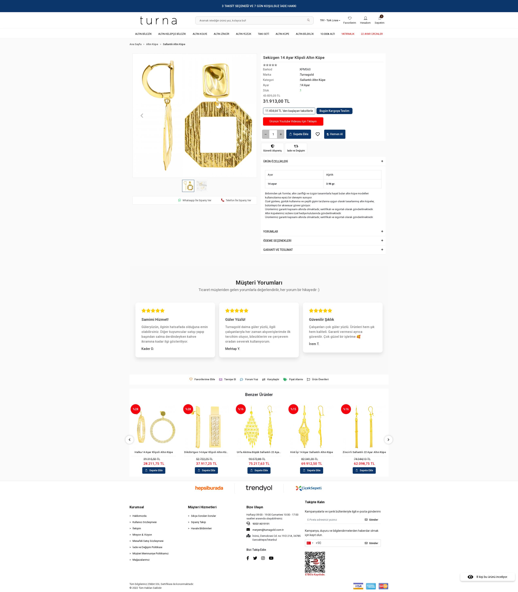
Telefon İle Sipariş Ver (238, 200)
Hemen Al (336, 134)
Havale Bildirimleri (201, 528)
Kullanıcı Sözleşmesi (145, 522)
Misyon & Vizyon (142, 534)
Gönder (373, 519)
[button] (379, 20)
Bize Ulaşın (254, 507)
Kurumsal (137, 507)
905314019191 (261, 523)
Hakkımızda (139, 515)
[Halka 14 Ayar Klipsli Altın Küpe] (154, 427)
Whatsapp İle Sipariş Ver (197, 200)
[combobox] (309, 543)
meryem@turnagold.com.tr (268, 529)
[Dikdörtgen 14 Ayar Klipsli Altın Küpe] (206, 427)
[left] (129, 439)
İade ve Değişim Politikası (147, 547)
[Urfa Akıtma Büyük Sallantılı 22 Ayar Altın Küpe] (259, 427)
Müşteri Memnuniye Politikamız (151, 553)
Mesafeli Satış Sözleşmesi (148, 540)
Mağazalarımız (141, 559)
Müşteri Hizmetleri (202, 507)
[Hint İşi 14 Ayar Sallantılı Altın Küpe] (311, 427)
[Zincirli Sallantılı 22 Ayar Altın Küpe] (364, 427)
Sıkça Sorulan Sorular (203, 515)
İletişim (137, 528)
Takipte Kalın (315, 502)
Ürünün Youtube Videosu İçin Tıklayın (293, 121)
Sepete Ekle (300, 134)
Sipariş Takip (198, 522)
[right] (388, 439)
